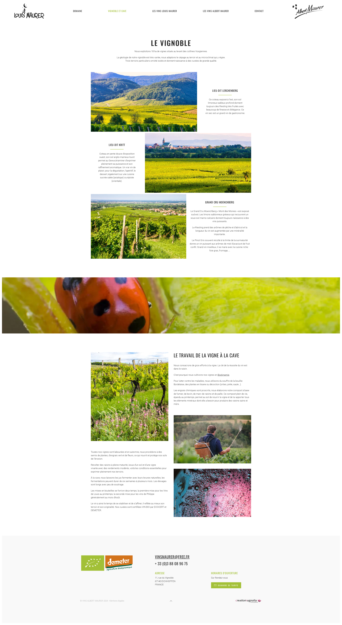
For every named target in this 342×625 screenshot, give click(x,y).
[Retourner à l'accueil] (29, 11)
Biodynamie (223, 375)
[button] (171, 601)
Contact (259, 11)
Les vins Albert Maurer (216, 11)
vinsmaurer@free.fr (172, 556)
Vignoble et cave (117, 11)
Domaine (77, 11)
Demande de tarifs (228, 585)
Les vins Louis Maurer (164, 11)
